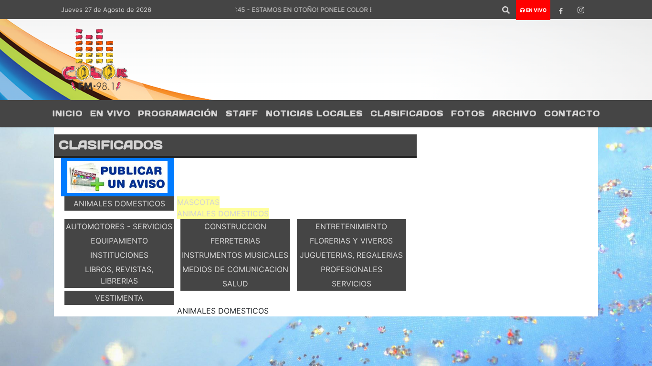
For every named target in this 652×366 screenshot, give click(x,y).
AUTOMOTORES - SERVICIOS (119, 226)
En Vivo (110, 113)
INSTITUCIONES (119, 255)
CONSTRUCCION (235, 226)
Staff (242, 113)
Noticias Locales (314, 113)
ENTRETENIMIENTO (351, 226)
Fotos (468, 113)
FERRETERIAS (235, 240)
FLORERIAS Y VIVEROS (351, 240)
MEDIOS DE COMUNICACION (235, 269)
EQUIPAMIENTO (119, 240)
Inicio (68, 113)
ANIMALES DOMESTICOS (119, 203)
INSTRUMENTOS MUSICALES (235, 255)
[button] (506, 10)
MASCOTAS (198, 202)
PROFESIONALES (351, 269)
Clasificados (406, 113)
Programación (178, 113)
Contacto (572, 113)
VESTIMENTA (119, 298)
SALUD (235, 283)
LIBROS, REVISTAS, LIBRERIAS (119, 274)
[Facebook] (560, 10)
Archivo (514, 113)
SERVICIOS (351, 283)
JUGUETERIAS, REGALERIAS (351, 255)
